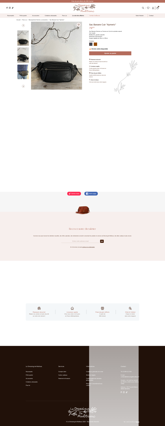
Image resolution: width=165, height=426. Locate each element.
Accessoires (29, 378)
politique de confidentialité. (88, 247)
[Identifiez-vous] (153, 8)
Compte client (62, 371)
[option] (23, 38)
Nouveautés (29, 371)
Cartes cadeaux (62, 375)
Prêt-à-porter (29, 375)
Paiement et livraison (64, 378)
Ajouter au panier (110, 53)
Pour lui (28, 385)
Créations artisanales (32, 382)
